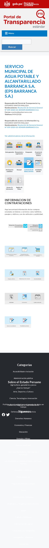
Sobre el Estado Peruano (24, 382)
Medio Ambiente (23, 477)
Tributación (23, 544)
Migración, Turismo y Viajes (23, 484)
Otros (23, 490)
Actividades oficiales (38, 170)
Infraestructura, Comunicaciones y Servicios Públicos (23, 462)
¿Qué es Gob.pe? (23, 388)
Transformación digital (23, 524)
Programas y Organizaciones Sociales (23, 504)
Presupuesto (28, 152)
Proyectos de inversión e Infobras (38, 153)
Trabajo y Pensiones (23, 517)
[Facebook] (3, 415)
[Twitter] (8, 415)
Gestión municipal (23, 445)
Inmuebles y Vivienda (23, 470)
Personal (19, 170)
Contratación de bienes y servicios (28, 170)
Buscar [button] (12, 47)
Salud (23, 510)
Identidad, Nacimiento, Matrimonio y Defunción (23, 453)
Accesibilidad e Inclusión (23, 371)
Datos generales (9, 152)
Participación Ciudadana (23, 497)
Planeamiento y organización (19, 153)
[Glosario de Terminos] (35, 226)
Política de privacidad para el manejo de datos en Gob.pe (23, 405)
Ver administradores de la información (20, 136)
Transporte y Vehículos (23, 537)
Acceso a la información (9, 188)
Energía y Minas (23, 438)
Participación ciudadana (9, 170)
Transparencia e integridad (23, 531)
